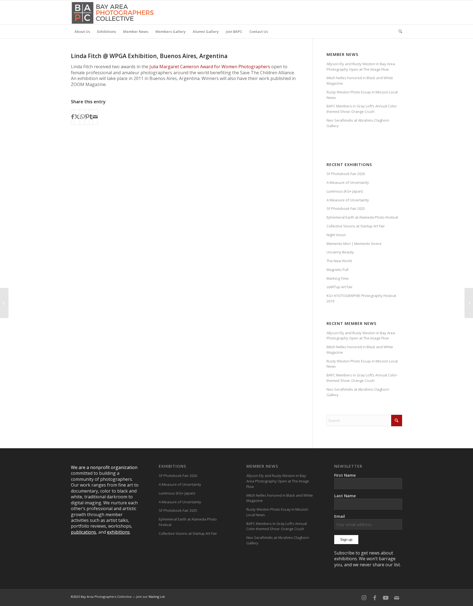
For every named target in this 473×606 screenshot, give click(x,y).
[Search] (398, 31)
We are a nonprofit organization (104, 467)
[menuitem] (82, 31)
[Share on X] (77, 117)
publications (83, 532)
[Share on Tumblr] (91, 117)
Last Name (345, 495)
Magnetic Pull (337, 269)
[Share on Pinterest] (87, 117)
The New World (339, 260)
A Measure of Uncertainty (348, 182)
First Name (345, 475)
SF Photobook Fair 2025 (346, 208)
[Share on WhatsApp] (82, 117)
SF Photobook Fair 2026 (346, 173)
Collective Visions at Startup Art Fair (356, 226)
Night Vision (336, 234)
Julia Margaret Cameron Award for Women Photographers (209, 67)
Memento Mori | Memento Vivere (354, 243)
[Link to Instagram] (363, 597)
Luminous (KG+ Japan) (345, 191)
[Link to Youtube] (385, 597)
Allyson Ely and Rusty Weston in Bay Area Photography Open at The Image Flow (361, 66)
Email (339, 516)
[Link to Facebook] (374, 597)
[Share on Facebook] (72, 117)
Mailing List (157, 596)
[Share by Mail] (95, 117)
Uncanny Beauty (340, 252)
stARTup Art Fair (340, 286)
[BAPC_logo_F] (112, 12)
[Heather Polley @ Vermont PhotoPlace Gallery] (4, 303)
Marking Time (338, 278)
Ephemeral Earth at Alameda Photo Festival (362, 217)
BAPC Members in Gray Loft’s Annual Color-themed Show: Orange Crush (362, 109)
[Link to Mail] (396, 597)
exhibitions (118, 532)
